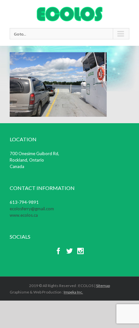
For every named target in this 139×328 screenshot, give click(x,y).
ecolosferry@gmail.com (32, 208)
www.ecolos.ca (24, 215)
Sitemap (103, 285)
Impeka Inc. (73, 292)
